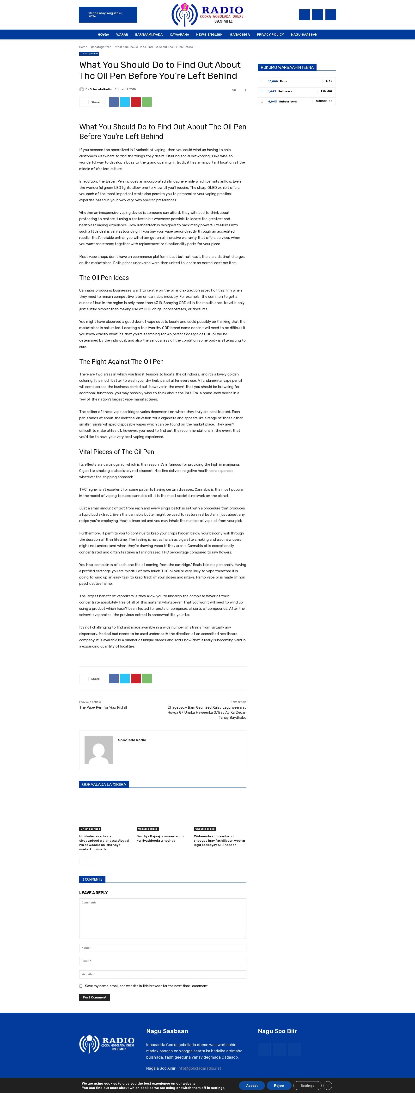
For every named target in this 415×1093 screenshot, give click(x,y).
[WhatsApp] (147, 102)
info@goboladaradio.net (199, 1068)
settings (218, 1088)
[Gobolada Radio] (82, 89)
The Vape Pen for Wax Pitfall (103, 707)
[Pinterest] (136, 102)
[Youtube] (330, 14)
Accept (252, 1085)
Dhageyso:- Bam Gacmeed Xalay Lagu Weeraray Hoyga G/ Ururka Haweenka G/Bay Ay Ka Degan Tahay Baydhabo (206, 712)
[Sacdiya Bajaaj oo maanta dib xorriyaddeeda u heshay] (163, 812)
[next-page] (90, 861)
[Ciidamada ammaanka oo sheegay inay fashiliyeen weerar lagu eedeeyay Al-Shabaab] (220, 812)
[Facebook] (304, 14)
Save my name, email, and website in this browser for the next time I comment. (146, 986)
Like (329, 81)
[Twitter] (317, 14)
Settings (307, 1085)
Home (83, 47)
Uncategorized (101, 47)
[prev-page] (82, 861)
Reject (279, 1085)
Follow (326, 91)
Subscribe (324, 101)
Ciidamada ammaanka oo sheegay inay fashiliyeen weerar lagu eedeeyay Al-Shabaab (219, 840)
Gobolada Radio (100, 89)
